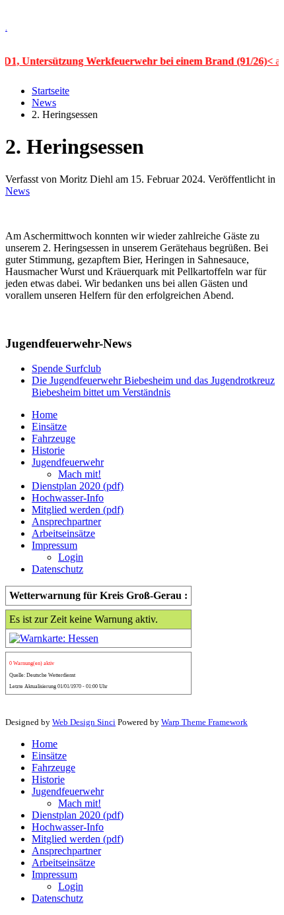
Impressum (54, 545)
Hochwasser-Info (68, 497)
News (44, 102)
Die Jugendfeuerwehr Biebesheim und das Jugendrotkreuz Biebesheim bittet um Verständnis (153, 386)
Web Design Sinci (84, 722)
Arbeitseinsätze (63, 533)
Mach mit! (79, 474)
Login (70, 557)
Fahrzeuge (53, 438)
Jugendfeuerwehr (68, 462)
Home (44, 414)
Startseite (50, 90)
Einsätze (49, 426)
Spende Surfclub (66, 368)
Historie (48, 450)
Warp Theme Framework (204, 722)
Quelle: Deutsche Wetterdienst (42, 675)
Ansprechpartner (66, 521)
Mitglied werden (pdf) (78, 509)
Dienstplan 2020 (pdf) (78, 485)
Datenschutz (57, 569)
